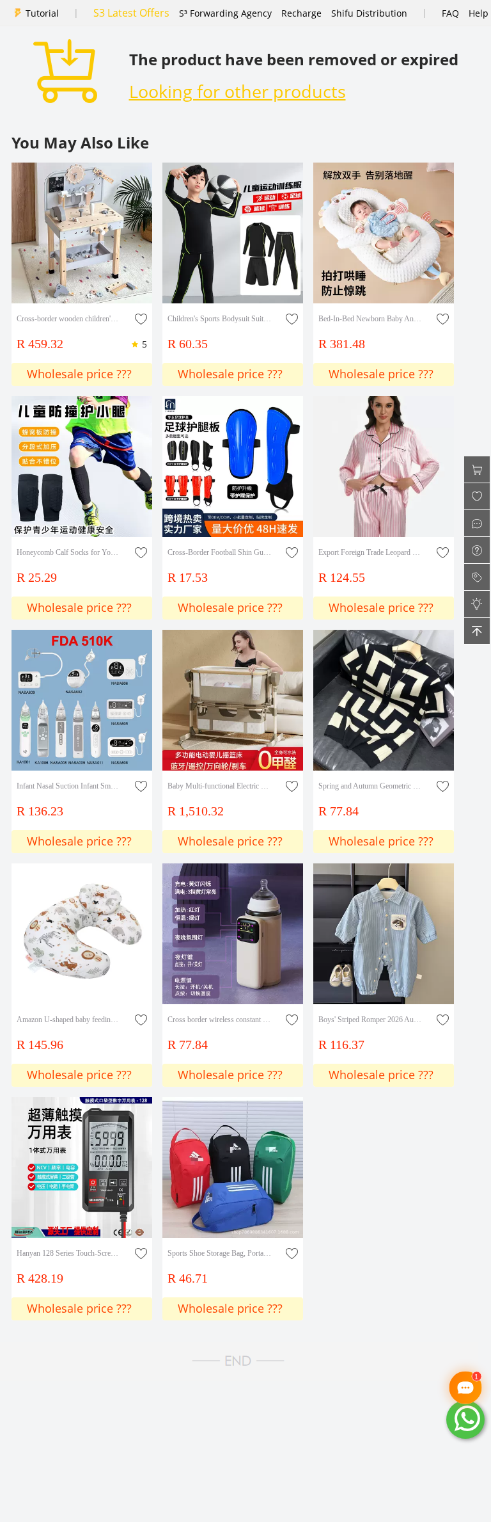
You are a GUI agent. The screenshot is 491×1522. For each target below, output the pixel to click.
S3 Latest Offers (131, 13)
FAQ (450, 13)
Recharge (301, 13)
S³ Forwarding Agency (225, 13)
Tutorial (42, 13)
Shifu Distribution (369, 13)
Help (478, 13)
